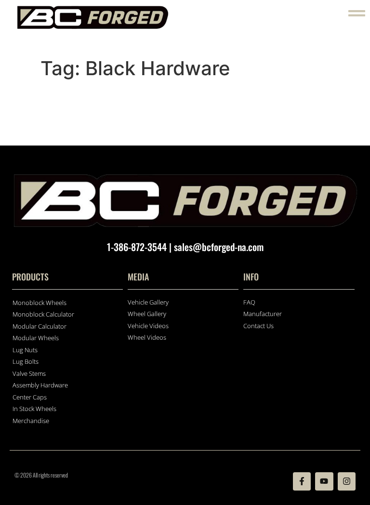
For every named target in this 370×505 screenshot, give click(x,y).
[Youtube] (324, 481)
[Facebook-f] (302, 481)
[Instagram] (347, 481)
